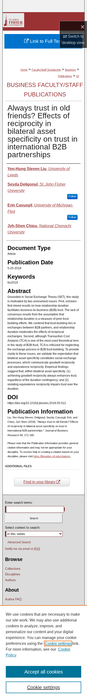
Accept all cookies (43, 671)
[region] (43, 652)
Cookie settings (58, 643)
